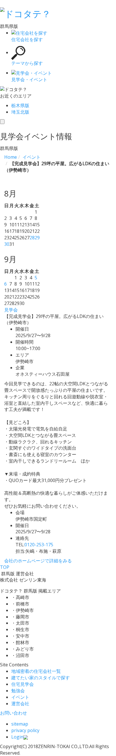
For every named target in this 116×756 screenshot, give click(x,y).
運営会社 (20, 703)
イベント (20, 697)
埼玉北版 (20, 112)
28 (32, 238)
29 (37, 238)
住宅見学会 (22, 684)
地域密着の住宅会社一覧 (36, 671)
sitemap (19, 724)
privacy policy (25, 730)
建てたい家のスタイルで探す (40, 678)
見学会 (11, 310)
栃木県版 (20, 105)
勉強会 (18, 691)
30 (6, 244)
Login (17, 737)
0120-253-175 (38, 544)
